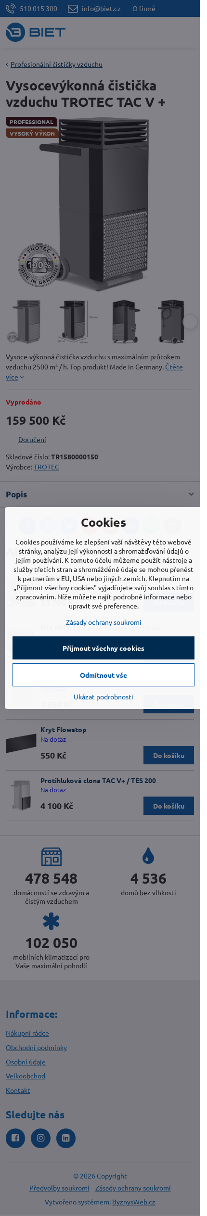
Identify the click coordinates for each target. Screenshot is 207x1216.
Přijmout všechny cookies (103, 648)
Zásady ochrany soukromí (104, 622)
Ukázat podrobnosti (103, 696)
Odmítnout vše (103, 675)
